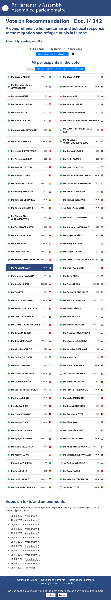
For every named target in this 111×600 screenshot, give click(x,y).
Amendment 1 (32, 516)
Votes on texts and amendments (51, 54)
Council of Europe (27, 579)
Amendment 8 (32, 546)
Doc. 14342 (23, 510)
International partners (81, 579)
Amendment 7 (32, 541)
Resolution (30, 567)
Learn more (96, 590)
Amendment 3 (32, 524)
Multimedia (66, 583)
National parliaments (53, 579)
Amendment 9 (32, 550)
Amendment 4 (32, 528)
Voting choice (77, 69)
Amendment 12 (32, 563)
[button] (73, 54)
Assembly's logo (47, 583)
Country (50, 69)
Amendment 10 (32, 554)
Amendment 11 (32, 559)
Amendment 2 (32, 520)
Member (40, 69)
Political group (62, 69)
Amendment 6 (32, 537)
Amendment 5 (32, 533)
